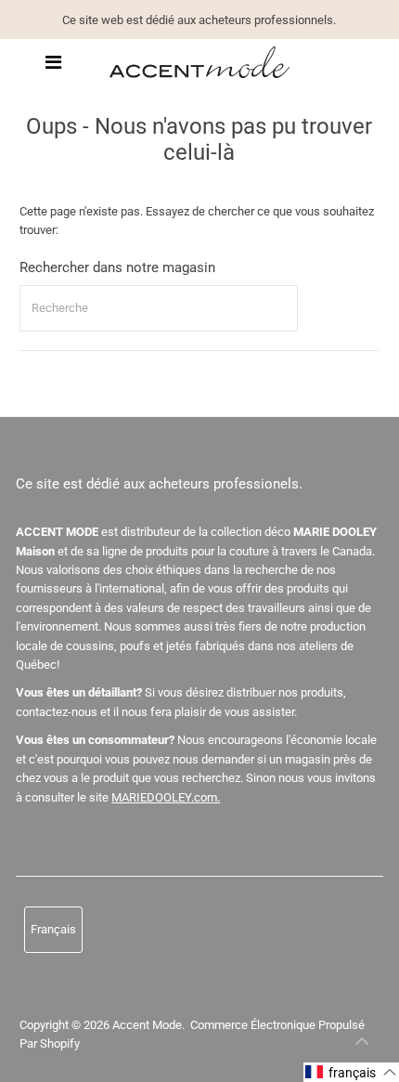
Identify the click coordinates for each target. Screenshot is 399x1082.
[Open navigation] (53, 62)
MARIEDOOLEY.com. (165, 797)
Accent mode (147, 1025)
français (53, 929)
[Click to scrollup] (361, 1044)
